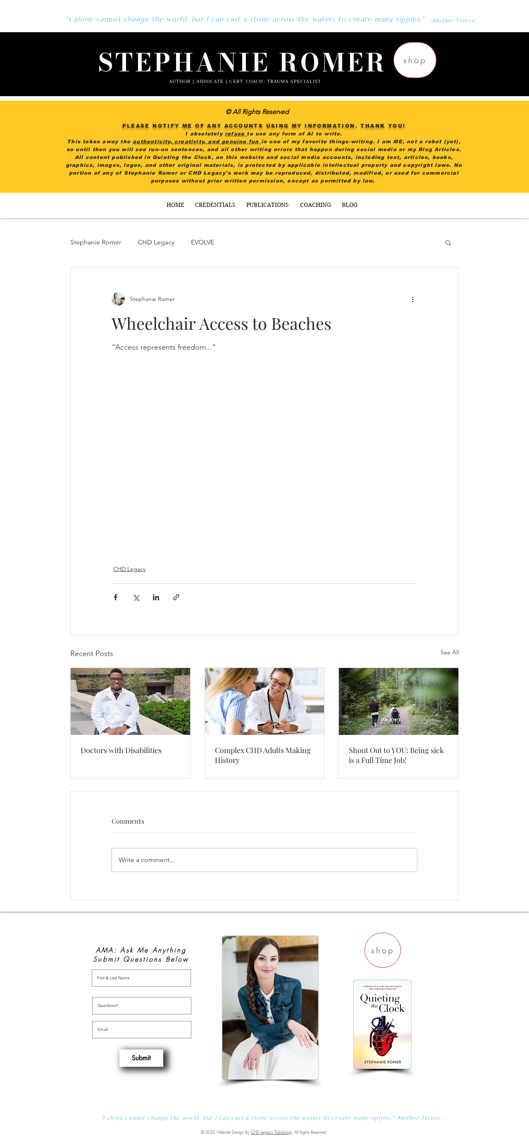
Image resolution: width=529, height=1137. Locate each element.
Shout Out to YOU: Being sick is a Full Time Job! (396, 755)
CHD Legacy (156, 242)
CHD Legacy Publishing (271, 1132)
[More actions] (412, 299)
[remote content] (264, 448)
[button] (448, 242)
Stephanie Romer (95, 242)
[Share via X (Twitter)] (136, 597)
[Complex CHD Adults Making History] (264, 701)
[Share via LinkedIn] (156, 597)
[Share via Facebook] (115, 597)
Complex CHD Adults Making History (263, 755)
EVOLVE (202, 242)
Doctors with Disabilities (121, 750)
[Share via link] (176, 597)
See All (450, 652)
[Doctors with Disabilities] (130, 701)
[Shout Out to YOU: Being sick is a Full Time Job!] (398, 701)
